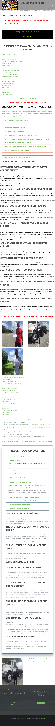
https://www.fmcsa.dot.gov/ (19, 422)
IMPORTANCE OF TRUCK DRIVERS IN (9, 67)
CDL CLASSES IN (5, 79)
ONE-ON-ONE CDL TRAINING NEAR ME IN (10, 76)
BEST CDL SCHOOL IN (6, 72)
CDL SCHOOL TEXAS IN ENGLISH (9, 59)
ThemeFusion (29, 718)
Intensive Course (14, 704)
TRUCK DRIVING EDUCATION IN (8, 81)
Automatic (14, 706)
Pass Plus (14, 702)
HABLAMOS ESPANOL (7, 57)
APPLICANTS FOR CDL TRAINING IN (9, 68)
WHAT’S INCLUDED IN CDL (7, 85)
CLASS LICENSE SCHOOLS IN (8, 83)
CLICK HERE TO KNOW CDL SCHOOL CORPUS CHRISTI (13, 56)
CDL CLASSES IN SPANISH (7, 94)
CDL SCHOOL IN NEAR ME (7, 65)
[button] (27, 120)
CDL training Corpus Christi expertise (44, 113)
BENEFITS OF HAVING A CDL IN (8, 63)
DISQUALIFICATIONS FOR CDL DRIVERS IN (10, 74)
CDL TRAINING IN (5, 92)
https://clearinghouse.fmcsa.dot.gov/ (24, 432)
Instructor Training (14, 707)
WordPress (43, 718)
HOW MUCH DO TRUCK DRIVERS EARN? (10, 70)
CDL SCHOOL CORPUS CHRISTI (8, 54)
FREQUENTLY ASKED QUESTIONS (9, 78)
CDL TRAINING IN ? (6, 87)
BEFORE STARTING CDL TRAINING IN (9, 89)
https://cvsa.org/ (24, 434)
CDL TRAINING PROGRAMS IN (8, 90)
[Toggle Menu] (53, 5)
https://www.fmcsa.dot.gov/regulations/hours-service (29, 431)
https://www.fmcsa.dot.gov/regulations (26, 439)
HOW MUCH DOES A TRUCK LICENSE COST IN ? (12, 61)
